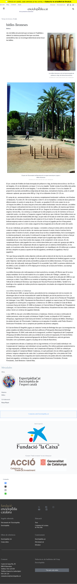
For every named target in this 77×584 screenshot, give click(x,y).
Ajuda (19, 4)
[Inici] (38, 9)
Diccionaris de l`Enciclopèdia (10, 522)
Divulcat (52, 5)
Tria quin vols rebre (52, 570)
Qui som (2, 4)
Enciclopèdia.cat (40, 539)
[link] (38, 414)
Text (36, 522)
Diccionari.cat (61, 5)
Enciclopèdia (5, 525)
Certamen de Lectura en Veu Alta (41, 526)
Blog (8, 4)
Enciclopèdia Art (6, 539)
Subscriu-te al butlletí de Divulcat (58, 2)
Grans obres (5, 542)
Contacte (13, 4)
